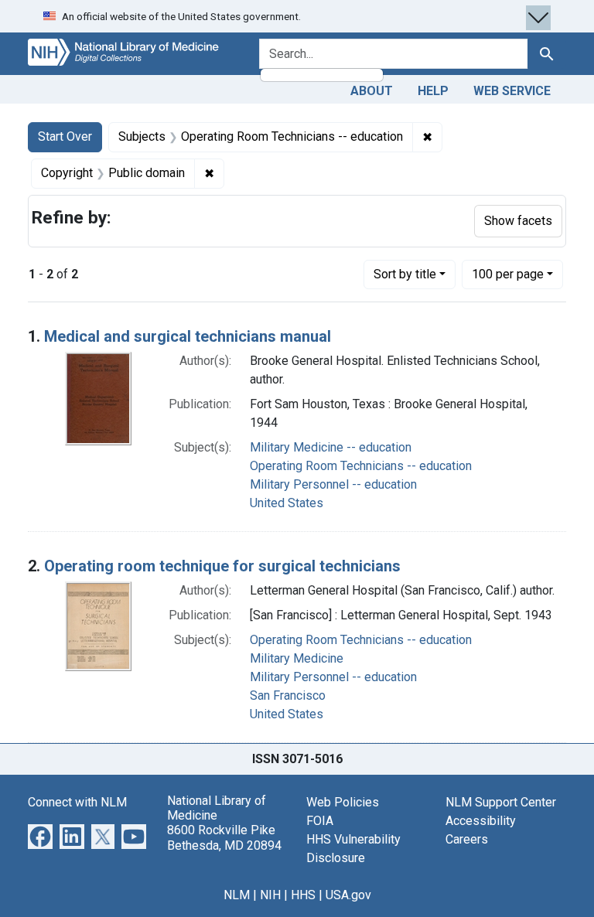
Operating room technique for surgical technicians (222, 566)
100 (508, 273)
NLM (237, 895)
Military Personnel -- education (333, 484)
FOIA (319, 820)
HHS (303, 895)
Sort (405, 274)
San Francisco (288, 695)
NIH (270, 895)
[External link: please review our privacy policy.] (40, 835)
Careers (467, 839)
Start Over (65, 136)
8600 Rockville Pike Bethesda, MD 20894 (224, 837)
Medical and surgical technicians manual (187, 336)
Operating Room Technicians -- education (361, 465)
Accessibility (481, 820)
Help (433, 91)
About (371, 91)
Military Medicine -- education (330, 447)
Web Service (512, 91)
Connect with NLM (77, 802)
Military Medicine (296, 658)
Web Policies (342, 802)
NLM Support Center (501, 802)
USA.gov (348, 895)
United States (286, 503)
